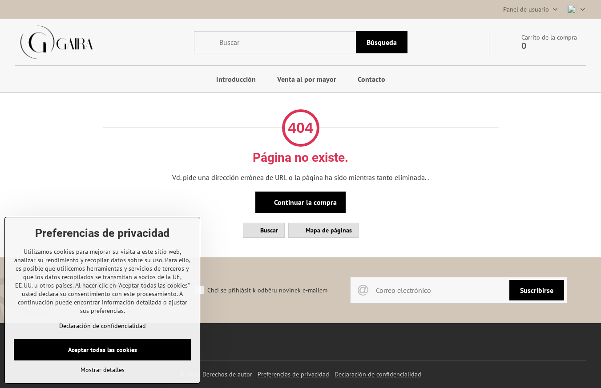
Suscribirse (536, 290)
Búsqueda (382, 42)
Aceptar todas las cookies (102, 350)
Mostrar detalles (103, 370)
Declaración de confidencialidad (378, 374)
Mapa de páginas (328, 230)
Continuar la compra (304, 202)
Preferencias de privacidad (293, 374)
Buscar (268, 230)
